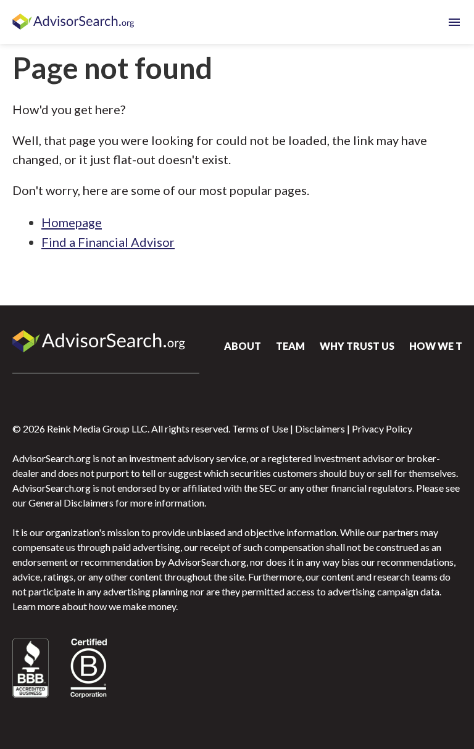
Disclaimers (320, 428)
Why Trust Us (357, 346)
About (242, 346)
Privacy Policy (382, 428)
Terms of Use (260, 428)
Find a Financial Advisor (108, 241)
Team (290, 346)
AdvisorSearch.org (74, 22)
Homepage (71, 222)
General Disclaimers (71, 502)
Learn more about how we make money (94, 606)
